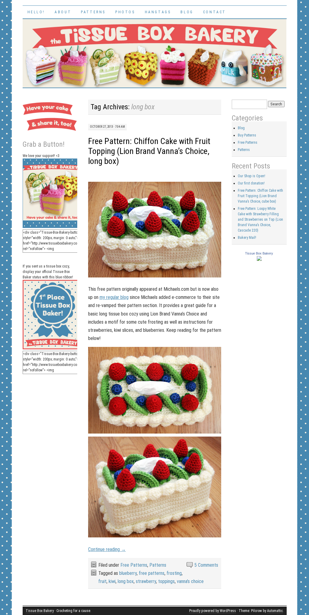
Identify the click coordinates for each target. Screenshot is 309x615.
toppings (166, 581)
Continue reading (107, 549)
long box (126, 581)
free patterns (151, 573)
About (63, 12)
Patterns (93, 12)
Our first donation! (251, 183)
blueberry (128, 573)
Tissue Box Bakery (259, 253)
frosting (174, 573)
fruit (102, 581)
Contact (214, 12)
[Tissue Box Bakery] (259, 260)
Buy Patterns (247, 135)
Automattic (275, 611)
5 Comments (206, 565)
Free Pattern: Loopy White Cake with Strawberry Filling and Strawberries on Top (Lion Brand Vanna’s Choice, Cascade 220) (260, 219)
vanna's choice (190, 581)
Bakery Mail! (247, 237)
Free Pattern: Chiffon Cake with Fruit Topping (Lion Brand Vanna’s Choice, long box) (149, 151)
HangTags (158, 12)
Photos (125, 12)
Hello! (36, 12)
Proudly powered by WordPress (212, 611)
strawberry (146, 581)
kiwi (112, 581)
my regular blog (114, 297)
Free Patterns (133, 565)
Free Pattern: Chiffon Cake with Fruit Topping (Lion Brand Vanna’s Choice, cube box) (260, 195)
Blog (186, 12)
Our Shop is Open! (251, 176)
